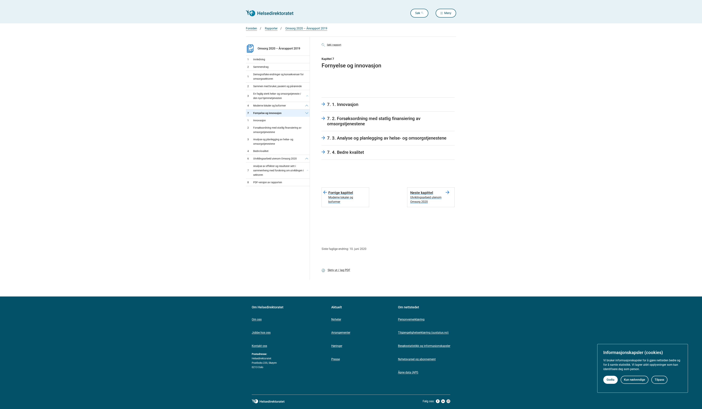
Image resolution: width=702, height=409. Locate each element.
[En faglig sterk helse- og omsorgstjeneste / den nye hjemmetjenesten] (307, 96)
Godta (610, 379)
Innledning (256, 59)
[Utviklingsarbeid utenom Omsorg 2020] (307, 158)
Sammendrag (258, 66)
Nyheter (336, 319)
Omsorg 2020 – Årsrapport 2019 (306, 28)
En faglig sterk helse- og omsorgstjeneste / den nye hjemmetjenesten (274, 96)
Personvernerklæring (411, 319)
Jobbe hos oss (261, 332)
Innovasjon (256, 120)
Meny (447, 13)
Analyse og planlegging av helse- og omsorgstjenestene (270, 141)
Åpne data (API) (408, 372)
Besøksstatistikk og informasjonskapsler (424, 346)
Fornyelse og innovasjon (264, 113)
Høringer (336, 346)
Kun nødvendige (634, 379)
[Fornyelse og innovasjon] (307, 113)
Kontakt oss (259, 346)
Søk (417, 13)
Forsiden (251, 28)
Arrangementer (340, 332)
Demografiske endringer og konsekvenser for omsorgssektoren (275, 76)
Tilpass (659, 379)
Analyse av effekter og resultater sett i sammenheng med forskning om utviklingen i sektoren (275, 170)
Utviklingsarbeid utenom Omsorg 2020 (272, 158)
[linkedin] (443, 401)
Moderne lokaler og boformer (266, 105)
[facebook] (438, 401)
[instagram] (448, 401)
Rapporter (271, 28)
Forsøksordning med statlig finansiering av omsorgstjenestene (274, 130)
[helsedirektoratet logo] (271, 401)
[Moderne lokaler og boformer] (307, 105)
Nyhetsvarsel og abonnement (417, 359)
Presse (335, 359)
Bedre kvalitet (258, 151)
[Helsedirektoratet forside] (272, 13)
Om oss (257, 319)
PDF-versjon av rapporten (264, 182)
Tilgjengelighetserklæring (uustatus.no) (423, 332)
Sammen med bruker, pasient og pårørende (274, 86)
